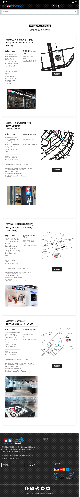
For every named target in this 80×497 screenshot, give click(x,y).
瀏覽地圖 (57, 74)
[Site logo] (13, 6)
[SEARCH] (75, 12)
